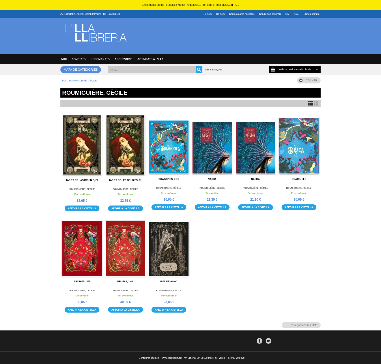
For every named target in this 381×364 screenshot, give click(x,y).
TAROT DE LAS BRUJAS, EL (82, 180)
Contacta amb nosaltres (242, 14)
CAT (287, 14)
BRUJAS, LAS (125, 281)
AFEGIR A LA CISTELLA (82, 208)
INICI (64, 59)
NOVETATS (79, 59)
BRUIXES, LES (82, 281)
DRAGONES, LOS (169, 179)
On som (220, 14)
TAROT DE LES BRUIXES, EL (125, 180)
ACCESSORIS (123, 59)
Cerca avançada (213, 69)
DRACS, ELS (299, 179)
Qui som (207, 14)
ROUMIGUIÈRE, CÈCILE (82, 189)
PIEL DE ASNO (168, 281)
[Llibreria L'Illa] (95, 47)
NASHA (212, 179)
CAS (296, 14)
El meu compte (311, 14)
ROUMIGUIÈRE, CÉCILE (255, 188)
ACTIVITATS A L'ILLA (150, 59)
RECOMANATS (100, 59)
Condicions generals (270, 14)
